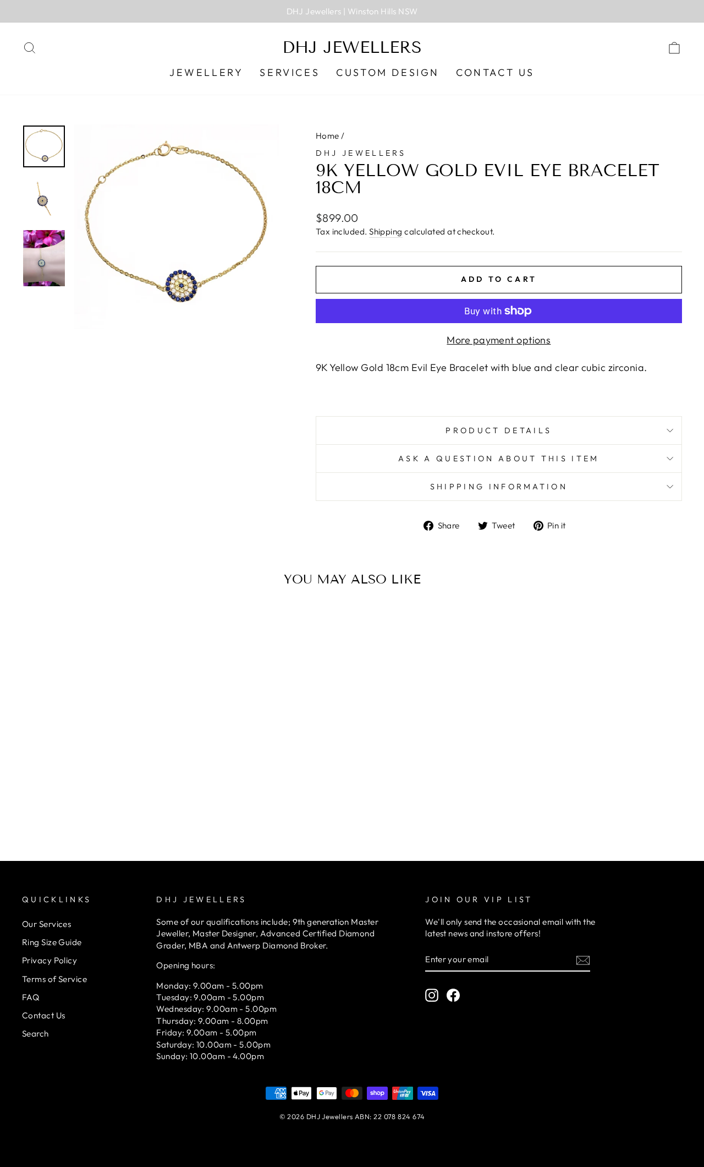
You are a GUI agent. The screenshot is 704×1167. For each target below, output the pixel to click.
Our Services (46, 924)
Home (327, 135)
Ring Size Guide (52, 942)
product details (499, 430)
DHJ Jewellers (352, 47)
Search (35, 1033)
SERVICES (290, 72)
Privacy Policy (49, 960)
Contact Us (495, 72)
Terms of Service (54, 979)
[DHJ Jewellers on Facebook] (453, 994)
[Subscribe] (583, 959)
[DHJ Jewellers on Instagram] (431, 994)
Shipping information (499, 487)
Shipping (386, 231)
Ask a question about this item (499, 458)
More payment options (499, 340)
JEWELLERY (206, 72)
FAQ (30, 997)
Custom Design (387, 72)
